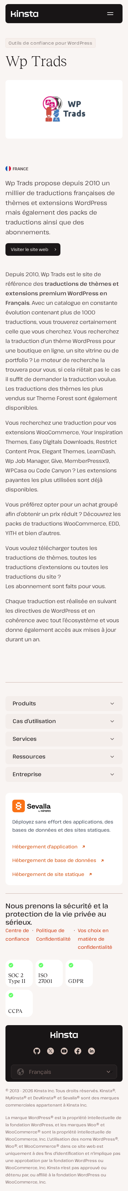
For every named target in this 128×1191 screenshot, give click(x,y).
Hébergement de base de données (54, 860)
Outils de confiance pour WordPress (51, 43)
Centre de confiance (17, 934)
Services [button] (25, 738)
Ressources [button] (29, 756)
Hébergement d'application (44, 846)
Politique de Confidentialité (53, 934)
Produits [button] (24, 703)
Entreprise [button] (27, 774)
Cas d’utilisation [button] (34, 721)
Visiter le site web (29, 249)
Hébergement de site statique (48, 874)
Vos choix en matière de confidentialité (95, 938)
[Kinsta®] (24, 13)
